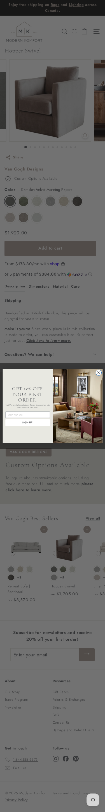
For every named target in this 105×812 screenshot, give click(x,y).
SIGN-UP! (27, 423)
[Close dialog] (99, 373)
